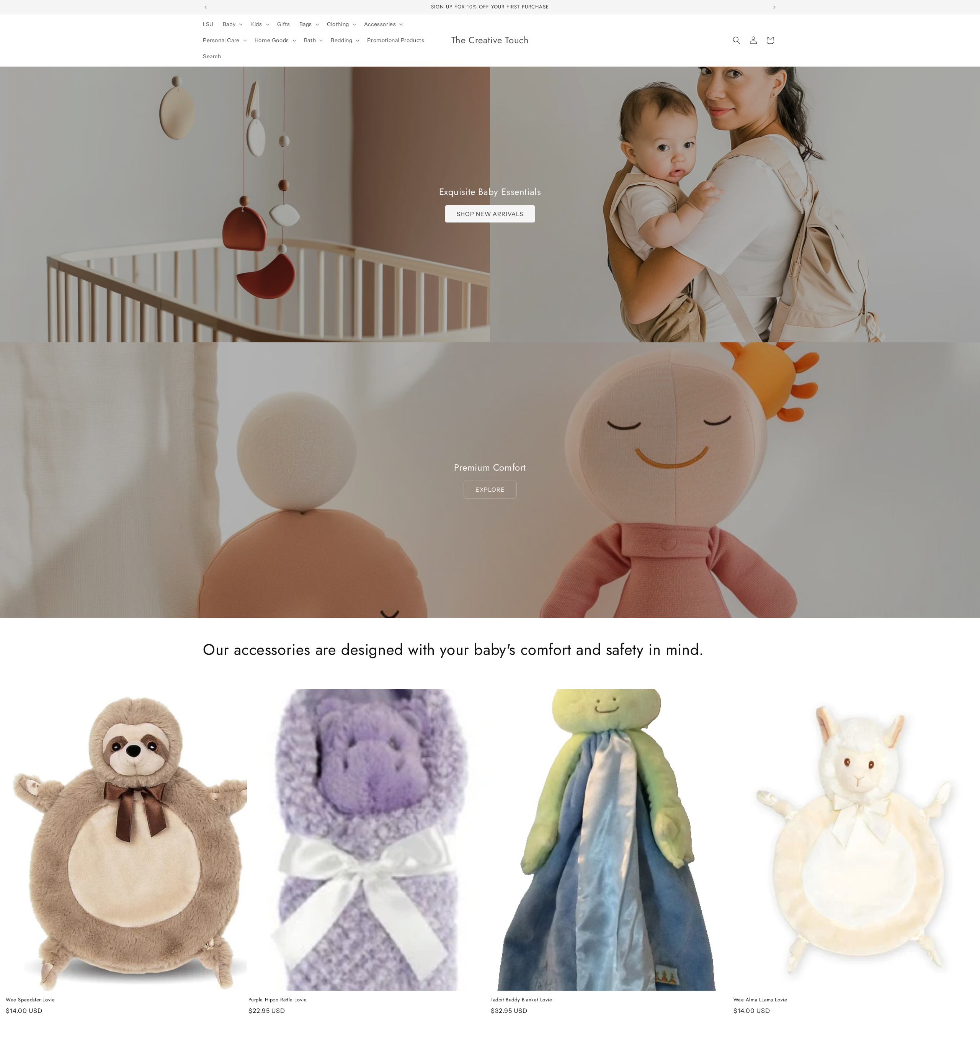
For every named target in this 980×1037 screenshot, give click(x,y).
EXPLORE (490, 489)
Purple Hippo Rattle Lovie (277, 1000)
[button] (232, 24)
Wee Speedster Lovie (30, 1000)
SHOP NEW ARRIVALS (490, 214)
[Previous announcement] (205, 7)
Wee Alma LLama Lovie (760, 1000)
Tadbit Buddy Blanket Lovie (521, 1000)
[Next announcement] (774, 7)
